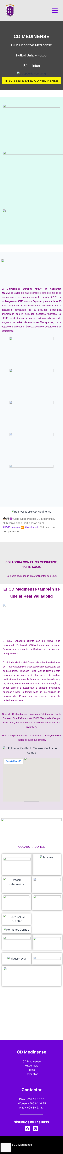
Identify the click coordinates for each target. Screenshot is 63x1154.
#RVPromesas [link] (11, 527)
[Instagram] (35, 1128)
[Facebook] (27, 1128)
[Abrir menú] (54, 10)
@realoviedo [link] (32, 527)
